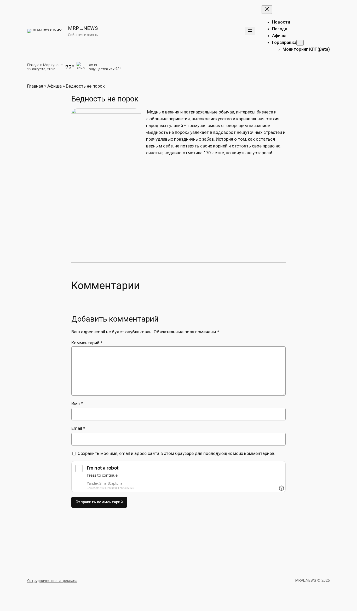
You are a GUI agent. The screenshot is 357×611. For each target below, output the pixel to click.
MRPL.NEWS (83, 28)
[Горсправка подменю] (300, 42)
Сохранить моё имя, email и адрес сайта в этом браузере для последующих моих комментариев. (176, 453)
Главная (35, 86)
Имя (77, 403)
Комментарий (86, 342)
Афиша (54, 86)
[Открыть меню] (250, 31)
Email (78, 428)
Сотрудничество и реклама (52, 581)
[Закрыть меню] (267, 9)
